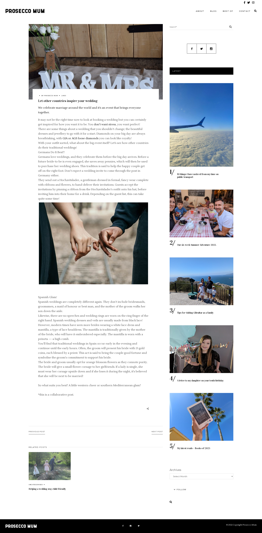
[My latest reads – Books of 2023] (201, 417)
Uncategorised (36, 485)
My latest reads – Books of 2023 (193, 448)
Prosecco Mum (51, 95)
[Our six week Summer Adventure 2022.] (201, 213)
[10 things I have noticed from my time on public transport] (201, 125)
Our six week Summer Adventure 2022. (196, 245)
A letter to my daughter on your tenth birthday (200, 380)
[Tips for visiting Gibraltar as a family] (201, 281)
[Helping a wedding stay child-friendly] (50, 466)
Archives (175, 470)
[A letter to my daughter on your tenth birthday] (201, 349)
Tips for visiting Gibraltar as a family (195, 312)
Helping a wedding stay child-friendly (47, 489)
